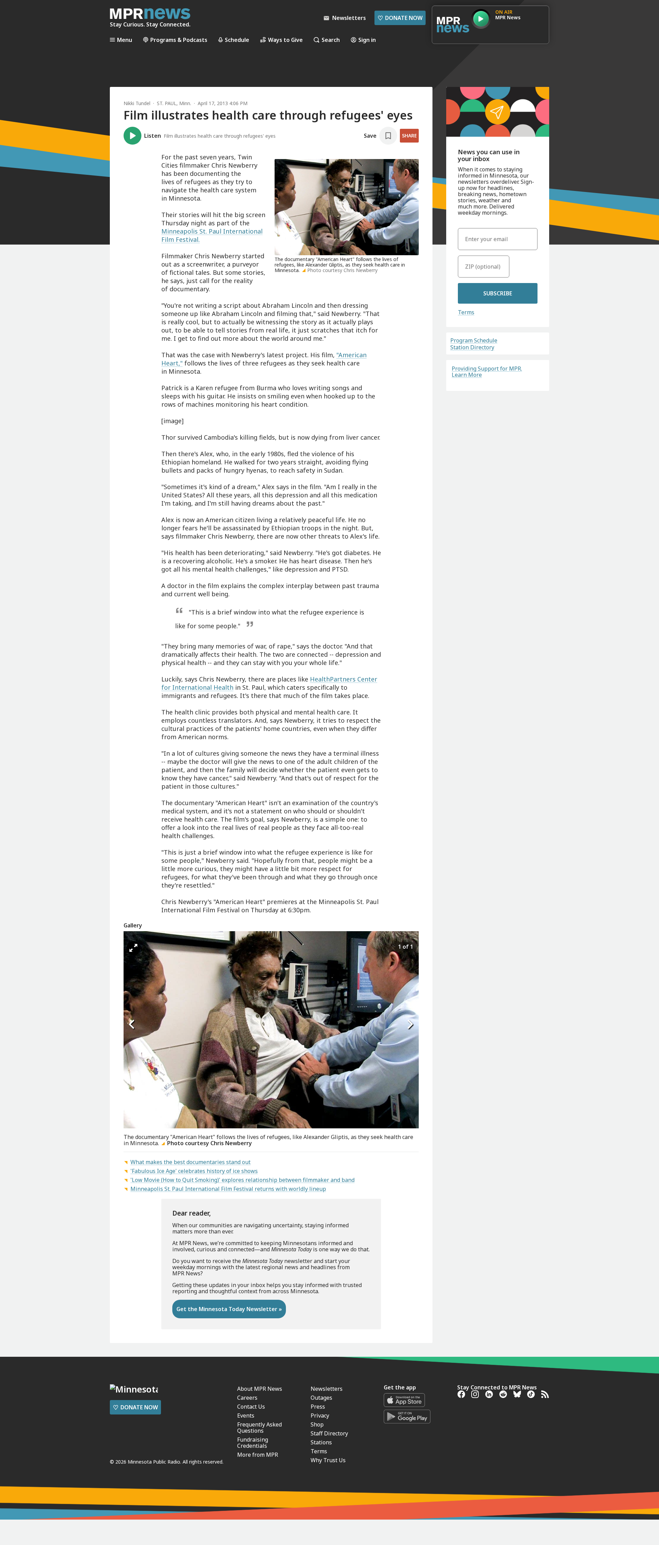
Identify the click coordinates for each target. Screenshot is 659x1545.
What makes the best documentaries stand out (190, 1162)
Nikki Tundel (137, 103)
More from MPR (257, 1454)
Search (331, 40)
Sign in (367, 40)
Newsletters (327, 1388)
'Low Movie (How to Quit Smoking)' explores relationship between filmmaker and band (242, 1180)
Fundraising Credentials (252, 1443)
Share (409, 135)
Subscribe (497, 293)
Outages (321, 1397)
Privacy (320, 1415)
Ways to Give (285, 40)
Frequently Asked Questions (259, 1427)
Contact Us (251, 1406)
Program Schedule (473, 340)
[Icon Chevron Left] (132, 1024)
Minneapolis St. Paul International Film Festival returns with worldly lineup (228, 1189)
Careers (247, 1397)
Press (318, 1406)
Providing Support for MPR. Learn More (487, 372)
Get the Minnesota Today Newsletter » (229, 1309)
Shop (317, 1424)
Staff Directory (329, 1433)
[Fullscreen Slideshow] (133, 948)
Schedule (237, 40)
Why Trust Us (328, 1460)
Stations (321, 1442)
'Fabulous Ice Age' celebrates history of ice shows (194, 1171)
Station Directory (472, 347)
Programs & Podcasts (178, 40)
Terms (466, 312)
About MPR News (259, 1388)
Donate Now (400, 18)
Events (245, 1415)
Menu (124, 40)
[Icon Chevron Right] (410, 1024)
